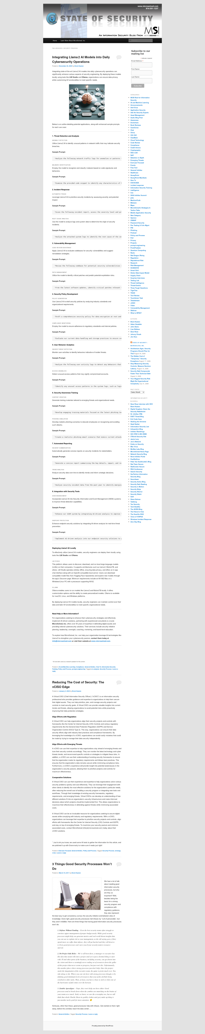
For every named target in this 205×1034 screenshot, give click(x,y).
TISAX (132, 293)
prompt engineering (78, 669)
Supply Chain (135, 275)
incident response (137, 185)
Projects (133, 243)
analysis (96, 669)
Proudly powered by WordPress (102, 1026)
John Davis (134, 327)
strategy (118, 851)
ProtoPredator (135, 248)
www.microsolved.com (100, 641)
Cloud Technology (137, 140)
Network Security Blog (138, 454)
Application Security (137, 110)
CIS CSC (133, 135)
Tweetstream (135, 300)
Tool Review (134, 295)
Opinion (133, 218)
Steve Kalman (135, 499)
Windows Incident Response (140, 519)
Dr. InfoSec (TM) (136, 414)
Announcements (136, 105)
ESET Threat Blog (137, 416)
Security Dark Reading (138, 484)
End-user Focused (65, 851)
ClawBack (134, 137)
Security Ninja (135, 489)
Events (132, 165)
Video (132, 305)
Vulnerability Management (140, 308)
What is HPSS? (136, 313)
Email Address (137, 61)
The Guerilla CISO (137, 514)
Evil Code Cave (136, 419)
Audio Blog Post (136, 117)
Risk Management (137, 265)
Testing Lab (134, 280)
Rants (132, 253)
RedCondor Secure (137, 466)
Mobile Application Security (140, 213)
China (132, 132)
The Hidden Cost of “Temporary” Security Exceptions (138, 358)
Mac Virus (134, 446)
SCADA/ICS (134, 268)
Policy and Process (64, 669)
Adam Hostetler (136, 324)
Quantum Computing (138, 250)
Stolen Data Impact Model (139, 273)
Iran (131, 193)
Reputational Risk (136, 260)
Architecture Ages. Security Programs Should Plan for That (140, 351)
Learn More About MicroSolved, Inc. (73, 40)
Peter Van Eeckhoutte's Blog (140, 461)
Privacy (133, 240)
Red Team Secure (136, 464)
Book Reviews (135, 125)
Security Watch (136, 494)
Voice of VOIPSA (136, 517)
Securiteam (134, 479)
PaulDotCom (135, 459)
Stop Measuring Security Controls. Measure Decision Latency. (140, 366)
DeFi (132, 155)
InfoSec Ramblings (137, 431)
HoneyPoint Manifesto (138, 178)
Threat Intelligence (137, 283)
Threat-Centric (135, 285)
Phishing (133, 230)
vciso (54, 853)
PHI (131, 228)
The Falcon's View (137, 512)
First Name (135, 69)
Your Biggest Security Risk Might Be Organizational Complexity (140, 381)
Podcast (133, 233)
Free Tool (133, 168)
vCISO (132, 303)
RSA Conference (136, 469)
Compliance (80, 667)
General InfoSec (90, 667)
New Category (135, 215)
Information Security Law (139, 426)
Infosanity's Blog (136, 429)
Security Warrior (136, 491)
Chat (132, 130)
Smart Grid (134, 270)
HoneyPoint (134, 175)
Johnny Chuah (135, 334)
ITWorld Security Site (138, 436)
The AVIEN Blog (136, 509)
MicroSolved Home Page (139, 451)
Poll (131, 238)
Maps (132, 205)
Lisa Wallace (135, 329)
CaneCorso (134, 127)
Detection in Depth (137, 158)
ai (92, 669)
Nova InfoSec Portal (137, 456)
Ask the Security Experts (139, 112)
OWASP (133, 220)
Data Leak (134, 152)
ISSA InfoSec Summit (138, 195)
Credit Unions (135, 147)
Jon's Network (135, 441)
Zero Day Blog (135, 522)
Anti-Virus (134, 107)
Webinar (133, 310)
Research (133, 263)
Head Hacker (135, 424)
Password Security (137, 223)
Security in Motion (137, 487)
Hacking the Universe (138, 421)
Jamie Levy (134, 439)
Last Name (135, 77)
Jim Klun (133, 337)
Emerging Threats (137, 160)
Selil (132, 496)
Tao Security (135, 504)
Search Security (136, 471)
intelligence (134, 190)
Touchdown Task (136, 298)
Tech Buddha (135, 507)
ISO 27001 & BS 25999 (138, 434)
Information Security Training (141, 188)
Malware (133, 203)
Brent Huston (79, 66)
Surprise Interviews (137, 278)
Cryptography (135, 150)
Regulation (134, 258)
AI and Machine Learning (67, 667)
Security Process (106, 669)
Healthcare (134, 172)
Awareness (134, 120)
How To (98, 667)
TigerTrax (133, 290)
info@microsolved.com (61, 641)
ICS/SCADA (134, 183)
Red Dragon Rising (137, 255)
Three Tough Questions (139, 288)
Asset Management (137, 115)
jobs (132, 198)
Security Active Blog (137, 482)
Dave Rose (134, 332)
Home (55, 40)
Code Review (135, 142)
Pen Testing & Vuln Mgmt (139, 225)
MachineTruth (135, 200)
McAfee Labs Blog (137, 449)
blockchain (134, 122)
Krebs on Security (137, 444)
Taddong (133, 502)
